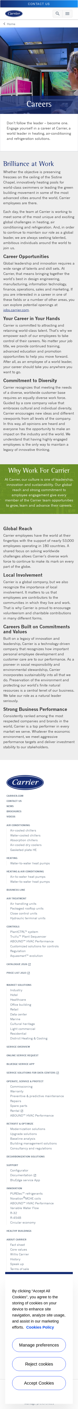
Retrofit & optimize (19, 1123)
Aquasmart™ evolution (26, 955)
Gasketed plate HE (23, 850)
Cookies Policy (40, 1327)
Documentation (23, 1175)
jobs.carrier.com (16, 310)
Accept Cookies (39, 1383)
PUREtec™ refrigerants (26, 1193)
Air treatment (16, 898)
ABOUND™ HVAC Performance (32, 941)
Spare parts (18, 1105)
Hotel (14, 995)
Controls (13, 926)
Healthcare (18, 999)
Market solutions (18, 984)
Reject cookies (39, 1364)
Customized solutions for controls (34, 946)
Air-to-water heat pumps (28, 876)
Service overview (18, 1046)
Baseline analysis (22, 1138)
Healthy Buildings (18, 1230)
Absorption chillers (24, 840)
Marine (15, 1019)
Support (12, 1165)
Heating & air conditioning (25, 871)
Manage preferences (39, 1345)
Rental (16, 1110)
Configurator (19, 1170)
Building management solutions (33, 1143)
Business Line (15, 889)
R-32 (13, 1213)
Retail (14, 1009)
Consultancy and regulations (31, 1148)
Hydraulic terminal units (28, 918)
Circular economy (23, 1222)
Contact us (14, 801)
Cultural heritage (22, 1024)
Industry (16, 990)
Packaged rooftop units (27, 908)
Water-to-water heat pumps (30, 863)
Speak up (17, 1264)
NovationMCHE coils (25, 1198)
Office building (20, 1004)
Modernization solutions (27, 1129)
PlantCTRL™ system (24, 931)
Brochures (13, 811)
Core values (18, 1249)
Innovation (14, 1188)
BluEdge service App (20, 1064)
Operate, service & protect (25, 1081)
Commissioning (21, 1086)
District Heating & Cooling (28, 1038)
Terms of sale (19, 1269)
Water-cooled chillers (25, 835)
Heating (11, 858)
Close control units (23, 913)
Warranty (16, 1091)
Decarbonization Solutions (25, 1156)
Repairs (15, 1101)
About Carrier (16, 1239)
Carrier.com (14, 795)
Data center (18, 1014)
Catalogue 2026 (18, 964)
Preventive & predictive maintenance (37, 1096)
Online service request (22, 1055)
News (10, 806)
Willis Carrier (19, 1254)
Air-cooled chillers (23, 830)
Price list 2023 (18, 973)
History (15, 1259)
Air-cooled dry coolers (26, 845)
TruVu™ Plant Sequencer (28, 936)
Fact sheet (17, 1244)
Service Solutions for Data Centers (32, 1072)
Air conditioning (18, 825)
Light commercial (22, 1029)
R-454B (15, 1217)
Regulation (18, 951)
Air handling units (23, 903)
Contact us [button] (39, 4)
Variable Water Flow (24, 1208)
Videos (10, 816)
